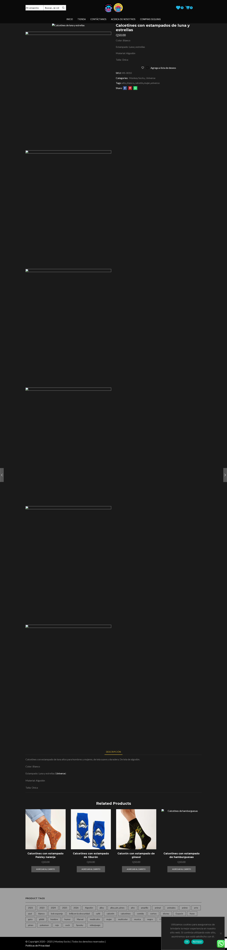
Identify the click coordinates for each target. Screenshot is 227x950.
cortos (153, 913)
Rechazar (197, 941)
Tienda (82, 19)
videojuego (95, 925)
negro (150, 919)
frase (192, 913)
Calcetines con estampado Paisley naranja (45, 855)
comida (140, 913)
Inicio (69, 19)
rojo (57, 925)
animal (158, 907)
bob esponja (57, 913)
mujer (147, 82)
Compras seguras (150, 19)
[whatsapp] (135, 88)
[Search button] (63, 7)
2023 (42, 907)
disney (166, 913)
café (98, 913)
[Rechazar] (220, 933)
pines (30, 925)
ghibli (41, 919)
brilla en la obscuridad (79, 913)
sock (67, 925)
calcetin (139, 82)
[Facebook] (125, 88)
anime (185, 907)
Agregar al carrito (59, 835)
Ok (186, 941)
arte (196, 907)
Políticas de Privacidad (37, 945)
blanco (130, 82)
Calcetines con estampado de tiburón (91, 855)
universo (155, 82)
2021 (30, 907)
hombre (54, 919)
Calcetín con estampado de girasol (136, 855)
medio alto (95, 919)
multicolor (123, 919)
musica (137, 919)
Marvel (80, 919)
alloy (102, 907)
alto (124, 82)
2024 (53, 907)
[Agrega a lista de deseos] (59, 842)
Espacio (179, 913)
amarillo (144, 907)
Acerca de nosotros (123, 19)
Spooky (79, 925)
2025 (64, 907)
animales (171, 907)
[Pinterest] (130, 88)
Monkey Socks (137, 77)
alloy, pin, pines (117, 907)
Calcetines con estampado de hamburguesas (182, 855)
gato (30, 919)
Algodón (89, 907)
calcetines (126, 913)
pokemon (44, 925)
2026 (76, 907)
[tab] (113, 752)
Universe (150, 77)
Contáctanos (98, 19)
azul (30, 913)
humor (67, 919)
